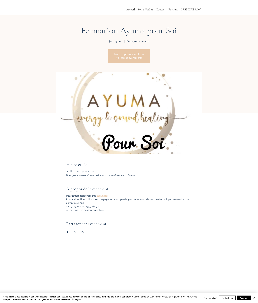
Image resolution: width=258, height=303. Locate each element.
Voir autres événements (129, 57)
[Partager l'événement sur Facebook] (67, 232)
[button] (173, 9)
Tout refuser (227, 297)
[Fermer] (254, 298)
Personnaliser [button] (210, 297)
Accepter (244, 297)
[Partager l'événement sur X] (74, 232)
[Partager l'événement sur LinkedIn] (82, 232)
